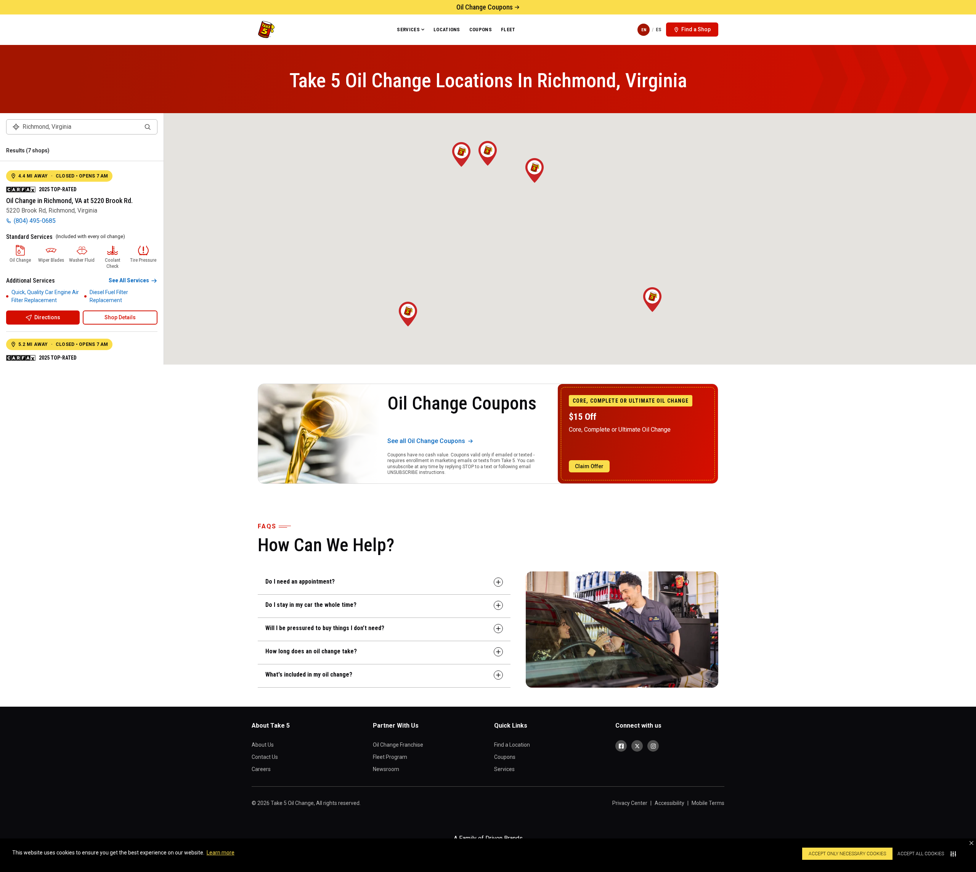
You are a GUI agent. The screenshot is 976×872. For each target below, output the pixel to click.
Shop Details (120, 317)
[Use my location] (16, 126)
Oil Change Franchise (398, 745)
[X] (637, 746)
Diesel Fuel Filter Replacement (109, 296)
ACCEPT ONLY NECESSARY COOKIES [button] (847, 853)
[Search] (147, 126)
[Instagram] (653, 746)
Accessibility (669, 803)
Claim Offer (589, 466)
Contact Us (265, 757)
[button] (971, 843)
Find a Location (512, 745)
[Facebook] (621, 746)
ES (658, 29)
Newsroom (386, 769)
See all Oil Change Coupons (426, 441)
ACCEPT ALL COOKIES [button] (920, 853)
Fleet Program (390, 757)
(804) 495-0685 (35, 220)
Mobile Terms (708, 803)
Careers (261, 769)
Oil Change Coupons (484, 7)
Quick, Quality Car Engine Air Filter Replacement (45, 296)
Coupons (480, 29)
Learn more (220, 853)
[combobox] (81, 126)
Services (408, 29)
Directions (47, 317)
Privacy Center (629, 803)
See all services (129, 280)
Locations (446, 29)
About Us (263, 745)
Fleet (508, 29)
